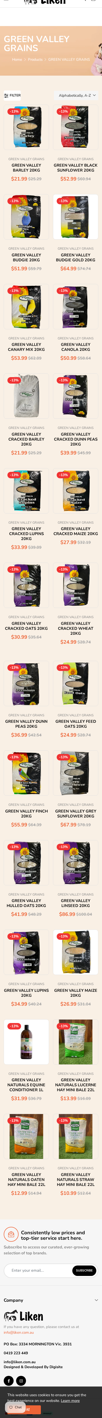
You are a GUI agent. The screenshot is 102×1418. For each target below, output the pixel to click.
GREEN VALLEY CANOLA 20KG (75, 347)
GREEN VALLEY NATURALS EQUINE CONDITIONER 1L (26, 1085)
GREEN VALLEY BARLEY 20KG (26, 168)
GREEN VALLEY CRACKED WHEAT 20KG (75, 628)
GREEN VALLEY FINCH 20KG (26, 814)
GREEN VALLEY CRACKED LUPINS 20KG (26, 534)
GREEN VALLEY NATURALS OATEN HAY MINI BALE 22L (26, 1179)
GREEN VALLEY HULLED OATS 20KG (26, 903)
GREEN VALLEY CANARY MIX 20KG (26, 347)
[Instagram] (21, 1381)
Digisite (56, 1366)
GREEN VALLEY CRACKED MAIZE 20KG (75, 531)
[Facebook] (9, 1381)
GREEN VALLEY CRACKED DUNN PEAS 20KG (76, 439)
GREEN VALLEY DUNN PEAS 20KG (26, 724)
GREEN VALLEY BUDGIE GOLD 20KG (75, 257)
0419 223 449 (16, 1353)
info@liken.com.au (19, 1332)
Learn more (70, 1400)
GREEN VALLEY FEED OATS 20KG (75, 724)
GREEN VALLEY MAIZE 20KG (75, 993)
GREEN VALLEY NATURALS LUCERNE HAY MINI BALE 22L (75, 1085)
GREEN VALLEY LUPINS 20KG (26, 993)
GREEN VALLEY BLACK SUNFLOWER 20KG (76, 168)
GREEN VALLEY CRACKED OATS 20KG (26, 626)
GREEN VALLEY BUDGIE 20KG (26, 257)
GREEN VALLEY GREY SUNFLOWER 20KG (75, 814)
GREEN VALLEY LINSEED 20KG (75, 903)
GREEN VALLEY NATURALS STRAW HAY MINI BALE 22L (76, 1179)
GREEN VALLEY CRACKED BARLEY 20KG (26, 439)
